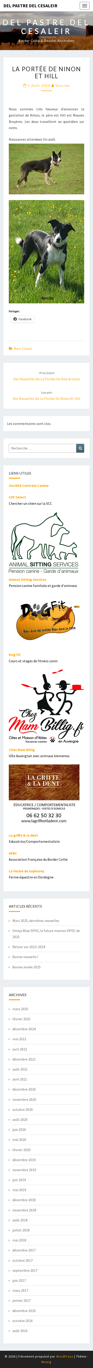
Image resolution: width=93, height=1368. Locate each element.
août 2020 (20, 1119)
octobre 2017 (22, 1260)
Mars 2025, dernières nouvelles (35, 920)
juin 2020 (19, 1129)
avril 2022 (19, 1049)
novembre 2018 (24, 1210)
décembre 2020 (24, 1089)
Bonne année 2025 (26, 967)
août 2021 (20, 1069)
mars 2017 (20, 1290)
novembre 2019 (24, 1169)
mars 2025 (20, 1009)
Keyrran (63, 85)
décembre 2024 (24, 1029)
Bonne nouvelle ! (25, 956)
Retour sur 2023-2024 (28, 946)
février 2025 (21, 1019)
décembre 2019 (24, 1159)
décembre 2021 (24, 1059)
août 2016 (20, 1330)
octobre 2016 (22, 1320)
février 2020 (21, 1149)
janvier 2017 (21, 1300)
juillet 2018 (21, 1230)
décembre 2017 (24, 1250)
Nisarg (46, 1362)
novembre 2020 (24, 1099)
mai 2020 (19, 1139)
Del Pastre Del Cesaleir (30, 5)
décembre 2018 (24, 1200)
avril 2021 (19, 1079)
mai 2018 (19, 1240)
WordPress (64, 1356)
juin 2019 (19, 1180)
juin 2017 (19, 1280)
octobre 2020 (22, 1109)
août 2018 (20, 1220)
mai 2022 (19, 1039)
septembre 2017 (24, 1270)
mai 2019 (19, 1190)
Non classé (23, 348)
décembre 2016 (24, 1310)
